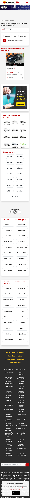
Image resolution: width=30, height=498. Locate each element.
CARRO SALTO (21, 428)
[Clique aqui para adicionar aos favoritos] (22, 78)
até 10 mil (10, 156)
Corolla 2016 (22, 264)
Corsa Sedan (22, 288)
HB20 (22, 317)
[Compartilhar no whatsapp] (19, 212)
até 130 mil (10, 191)
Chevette (8, 288)
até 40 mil (20, 162)
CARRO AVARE (9, 386)
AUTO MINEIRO (21, 369)
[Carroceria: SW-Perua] (23, 136)
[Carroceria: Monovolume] (15, 129)
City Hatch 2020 (22, 247)
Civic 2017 (8, 236)
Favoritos (11, 356)
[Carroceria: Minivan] (6, 129)
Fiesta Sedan (8, 311)
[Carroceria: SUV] (15, 136)
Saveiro (21, 339)
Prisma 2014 (8, 253)
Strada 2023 (22, 230)
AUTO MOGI (9, 372)
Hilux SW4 (21, 322)
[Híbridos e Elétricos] (23, 143)
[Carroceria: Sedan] (6, 136)
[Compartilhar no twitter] (14, 212)
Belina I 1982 (8, 258)
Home (2, 20)
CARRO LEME (8, 410)
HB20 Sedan (8, 322)
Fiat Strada (21, 305)
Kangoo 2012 (8, 241)
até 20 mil (20, 156)
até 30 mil (10, 162)
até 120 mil (19, 185)
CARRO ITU (8, 400)
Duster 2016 (8, 230)
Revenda (23, 36)
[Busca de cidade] (27, 30)
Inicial (8, 353)
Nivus (8, 328)
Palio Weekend (8, 339)
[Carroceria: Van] (6, 144)
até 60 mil (20, 168)
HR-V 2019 (8, 264)
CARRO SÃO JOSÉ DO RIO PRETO (9, 434)
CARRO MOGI (21, 414)
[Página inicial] (27, 2)
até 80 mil (20, 174)
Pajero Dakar (22, 334)
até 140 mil (19, 191)
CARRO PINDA (21, 419)
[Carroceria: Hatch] (23, 121)
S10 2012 (22, 236)
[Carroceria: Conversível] (6, 121)
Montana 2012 (21, 253)
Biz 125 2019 (22, 270)
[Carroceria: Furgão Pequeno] (15, 143)
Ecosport (22, 294)
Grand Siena (8, 317)
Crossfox (8, 294)
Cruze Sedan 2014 (8, 270)
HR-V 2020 (21, 224)
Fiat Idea (21, 299)
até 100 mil (19, 179)
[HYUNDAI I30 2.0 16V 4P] (15, 59)
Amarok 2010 (8, 247)
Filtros (14, 36)
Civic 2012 (21, 241)
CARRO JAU (9, 405)
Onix (21, 328)
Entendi (15, 493)
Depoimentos (10, 359)
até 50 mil (10, 168)
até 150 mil (15, 196)
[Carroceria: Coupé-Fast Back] (15, 121)
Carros (6, 20)
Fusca (22, 311)
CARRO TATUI (21, 449)
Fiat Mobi (8, 305)
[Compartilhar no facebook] (10, 212)
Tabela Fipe (20, 359)
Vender (13, 353)
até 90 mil (10, 179)
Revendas (20, 353)
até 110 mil (10, 185)
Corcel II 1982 (22, 258)
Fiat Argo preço (8, 299)
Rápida (7, 36)
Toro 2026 (8, 224)
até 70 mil (10, 174)
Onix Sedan (8, 334)
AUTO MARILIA (9, 369)
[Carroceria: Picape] (23, 129)
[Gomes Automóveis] (15, 7)
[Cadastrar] (27, 464)
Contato (19, 356)
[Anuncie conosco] (15, 97)
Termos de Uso (15, 362)
